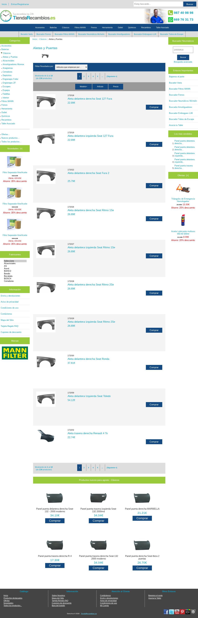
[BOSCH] (15, 278)
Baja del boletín (58, 606)
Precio (115, 86)
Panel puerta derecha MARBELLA (142, 509)
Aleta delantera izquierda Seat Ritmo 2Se (91, 321)
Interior (6, 97)
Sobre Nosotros (58, 595)
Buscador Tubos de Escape (171, 34)
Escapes (7, 86)
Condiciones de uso (9, 308)
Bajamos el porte (176, 76)
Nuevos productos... (10, 138)
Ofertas (7, 601)
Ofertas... (5, 134)
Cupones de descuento (11, 332)
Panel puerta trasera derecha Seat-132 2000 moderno (98, 557)
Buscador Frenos (44, 34)
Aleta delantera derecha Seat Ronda (88, 358)
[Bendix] (15, 273)
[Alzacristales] (15, 263)
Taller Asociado (162, 27)
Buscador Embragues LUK (145, 34)
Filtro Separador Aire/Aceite (15, 172)
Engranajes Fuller (10, 79)
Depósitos (7, 75)
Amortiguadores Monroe (13, 64)
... (102, 76)
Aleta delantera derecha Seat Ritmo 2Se (91, 284)
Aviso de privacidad (9, 302)
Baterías (53, 27)
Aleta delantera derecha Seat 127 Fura (90, 98)
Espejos (6, 90)
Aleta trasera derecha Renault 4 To (88, 433)
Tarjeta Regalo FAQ (9, 326)
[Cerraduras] (15, 281)
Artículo (100, 86)
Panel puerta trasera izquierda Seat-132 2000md (98, 510)
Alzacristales (8, 60)
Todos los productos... (11, 141)
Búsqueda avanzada (183, 62)
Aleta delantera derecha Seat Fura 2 (88, 173)
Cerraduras (7, 72)
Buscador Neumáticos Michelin (91, 34)
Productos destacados (13, 598)
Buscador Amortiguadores (119, 34)
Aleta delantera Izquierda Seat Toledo (89, 396)
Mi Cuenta (104, 606)
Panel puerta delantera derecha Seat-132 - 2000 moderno (55, 510)
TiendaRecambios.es (89, 613)
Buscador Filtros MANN (64, 34)
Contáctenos (6, 314)
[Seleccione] (15, 261)
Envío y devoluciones (10, 296)
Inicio (4, 4)
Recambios (146, 27)
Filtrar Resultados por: (44, 66)
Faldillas (6, 94)
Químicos (132, 27)
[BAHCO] (15, 271)
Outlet (120, 27)
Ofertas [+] (183, 175)
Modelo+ (83, 86)
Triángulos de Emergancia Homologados (183, 200)
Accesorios (40, 27)
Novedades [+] (14, 148)
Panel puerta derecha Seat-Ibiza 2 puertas (142, 557)
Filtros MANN (80, 27)
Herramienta (107, 27)
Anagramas (8, 68)
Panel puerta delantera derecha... (184, 142)
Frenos (94, 27)
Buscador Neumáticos (183, 41)
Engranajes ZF (9, 83)
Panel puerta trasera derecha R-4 (55, 556)
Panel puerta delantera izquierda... (184, 154)
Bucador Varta (27, 34)
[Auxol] (15, 268)
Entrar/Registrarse (20, 4)
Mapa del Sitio (7, 320)
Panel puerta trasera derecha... (183, 166)
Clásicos (43, 39)
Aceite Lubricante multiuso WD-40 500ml (183, 232)
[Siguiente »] (112, 76)
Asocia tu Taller (176, 125)
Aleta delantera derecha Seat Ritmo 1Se (91, 210)
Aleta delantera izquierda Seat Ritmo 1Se (91, 247)
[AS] (15, 266)
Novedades (8, 603)
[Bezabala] (15, 276)
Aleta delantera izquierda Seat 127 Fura (90, 135)
